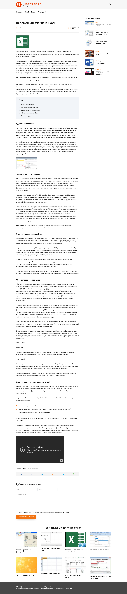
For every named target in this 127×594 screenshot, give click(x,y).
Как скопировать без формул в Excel (23, 551)
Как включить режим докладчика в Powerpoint (102, 72)
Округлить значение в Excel (100, 550)
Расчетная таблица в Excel (50, 574)
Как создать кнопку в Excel (102, 53)
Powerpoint (42, 12)
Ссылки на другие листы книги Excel (33, 116)
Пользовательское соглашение (34, 587)
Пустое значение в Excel (25, 575)
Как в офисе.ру (32, 3)
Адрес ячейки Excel (27, 104)
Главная (19, 12)
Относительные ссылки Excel (30, 110)
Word (27, 12)
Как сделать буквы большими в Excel (101, 33)
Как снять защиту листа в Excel (103, 25)
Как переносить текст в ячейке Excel (74, 551)
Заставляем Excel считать (29, 107)
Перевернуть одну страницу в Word (101, 42)
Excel (33, 12)
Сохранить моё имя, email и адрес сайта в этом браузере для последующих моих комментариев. (43, 512)
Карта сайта (48, 587)
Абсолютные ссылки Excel (29, 113)
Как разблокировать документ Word (101, 62)
